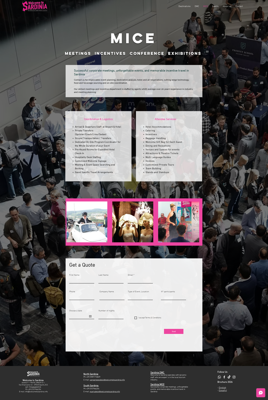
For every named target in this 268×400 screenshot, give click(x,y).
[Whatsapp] (219, 377)
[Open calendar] (90, 316)
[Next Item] (196, 222)
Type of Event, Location (138, 292)
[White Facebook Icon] (224, 377)
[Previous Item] (71, 222)
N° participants (168, 292)
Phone (72, 292)
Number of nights (106, 311)
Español (223, 390)
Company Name (107, 292)
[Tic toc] (229, 377)
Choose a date (75, 311)
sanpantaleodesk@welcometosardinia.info (107, 380)
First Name (74, 275)
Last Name (103, 275)
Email (130, 275)
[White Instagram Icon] (234, 377)
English (222, 387)
